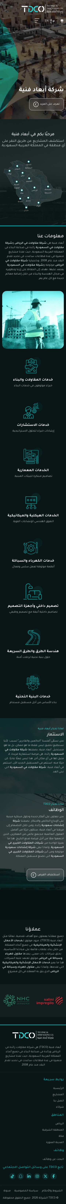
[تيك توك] (12, 1176)
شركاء (60, 1107)
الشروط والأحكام (52, 1191)
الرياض (59, 1123)
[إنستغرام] (37, 1176)
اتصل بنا (58, 1101)
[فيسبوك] (53, 1176)
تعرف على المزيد (50, 104)
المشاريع (58, 1094)
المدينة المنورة (55, 1142)
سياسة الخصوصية (26, 1191)
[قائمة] (37, 21)
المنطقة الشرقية (53, 1130)
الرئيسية (58, 1088)
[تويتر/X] (45, 1176)
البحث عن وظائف (53, 1159)
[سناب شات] (20, 1176)
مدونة (7, 1191)
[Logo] (42, 9)
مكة (61, 1136)
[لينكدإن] (29, 1176)
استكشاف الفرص (49, 874)
